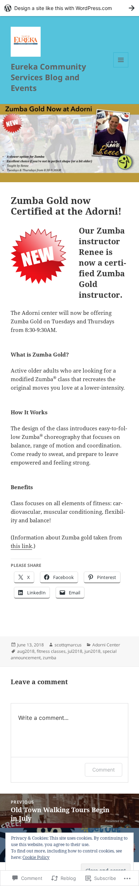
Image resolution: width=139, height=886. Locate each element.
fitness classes (51, 651)
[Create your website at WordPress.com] (69, 8)
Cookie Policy (36, 857)
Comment (103, 770)
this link (21, 545)
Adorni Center (106, 645)
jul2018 (75, 651)
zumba (49, 658)
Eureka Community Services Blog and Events (48, 77)
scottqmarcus (68, 645)
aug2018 (26, 651)
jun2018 (92, 651)
